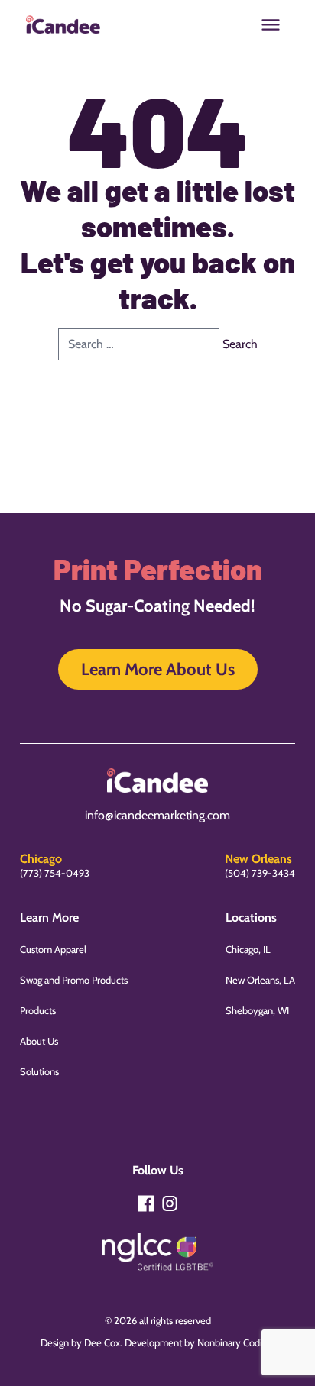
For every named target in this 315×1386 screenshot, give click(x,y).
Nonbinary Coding (234, 1342)
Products (38, 1010)
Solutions (39, 1071)
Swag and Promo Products (74, 980)
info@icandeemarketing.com (157, 815)
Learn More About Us (158, 669)
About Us (39, 1041)
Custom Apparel (53, 949)
